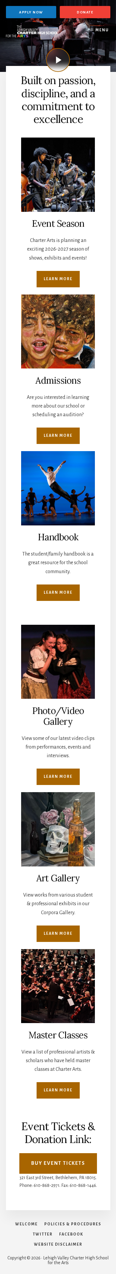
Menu (102, 30)
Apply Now (31, 12)
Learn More (58, 279)
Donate (85, 12)
